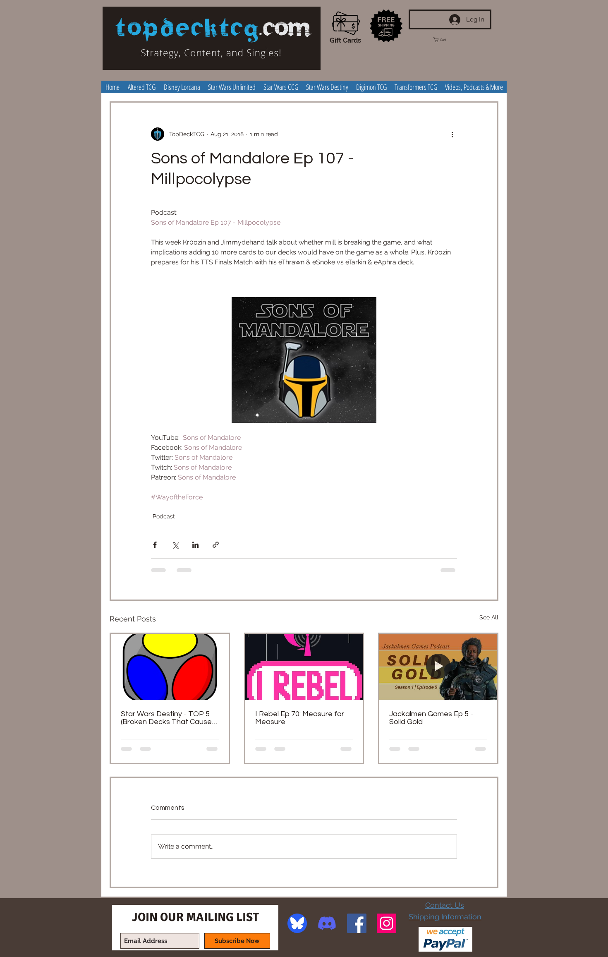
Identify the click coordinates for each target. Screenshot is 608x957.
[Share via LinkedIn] (195, 545)
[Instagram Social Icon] (386, 923)
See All (488, 617)
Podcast (164, 516)
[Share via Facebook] (155, 545)
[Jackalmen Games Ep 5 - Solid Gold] (438, 667)
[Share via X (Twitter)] (175, 545)
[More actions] (452, 134)
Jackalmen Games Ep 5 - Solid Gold (431, 718)
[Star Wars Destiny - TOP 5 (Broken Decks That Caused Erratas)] (170, 667)
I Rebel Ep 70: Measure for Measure (299, 718)
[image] (297, 923)
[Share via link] (216, 545)
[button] (447, 39)
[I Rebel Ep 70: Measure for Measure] (304, 667)
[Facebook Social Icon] (356, 923)
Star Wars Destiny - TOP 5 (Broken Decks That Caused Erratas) (168, 718)
